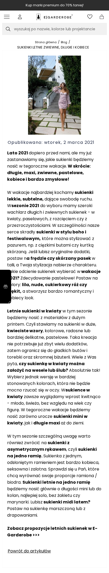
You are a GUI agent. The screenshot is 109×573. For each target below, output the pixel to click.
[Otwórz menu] (8, 17)
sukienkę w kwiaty (48, 364)
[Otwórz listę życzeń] (90, 17)
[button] (20, 17)
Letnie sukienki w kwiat (33, 311)
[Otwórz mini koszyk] (102, 17)
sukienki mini (68, 416)
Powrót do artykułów (29, 551)
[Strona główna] (55, 17)
